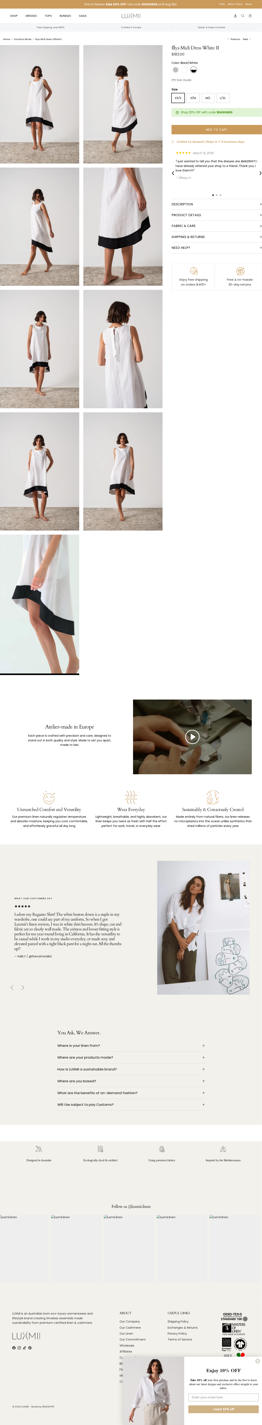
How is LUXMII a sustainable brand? (87, 1069)
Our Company (130, 1321)
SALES (83, 16)
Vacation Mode (22, 39)
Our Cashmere (130, 1328)
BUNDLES (65, 16)
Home (6, 39)
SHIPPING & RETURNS (188, 237)
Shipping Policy (178, 1321)
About (248, 4)
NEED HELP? (181, 247)
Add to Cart (217, 130)
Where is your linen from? (78, 1045)
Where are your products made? (85, 1057)
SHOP (14, 16)
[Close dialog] (257, 1361)
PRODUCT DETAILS (186, 215)
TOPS (48, 16)
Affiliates (126, 1351)
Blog (122, 1364)
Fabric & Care (184, 226)
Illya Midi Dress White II (48, 39)
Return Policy (235, 4)
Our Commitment (133, 1339)
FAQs (222, 4)
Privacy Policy (177, 1334)
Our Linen (126, 1334)
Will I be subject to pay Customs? (85, 1104)
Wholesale (127, 1346)
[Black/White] (194, 70)
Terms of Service (180, 1339)
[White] (185, 70)
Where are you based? (76, 1081)
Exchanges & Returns (183, 1328)
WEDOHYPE (48, 1406)
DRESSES (31, 16)
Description (182, 204)
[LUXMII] (131, 16)
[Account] (234, 16)
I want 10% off (223, 1409)
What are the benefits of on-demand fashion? (97, 1092)
